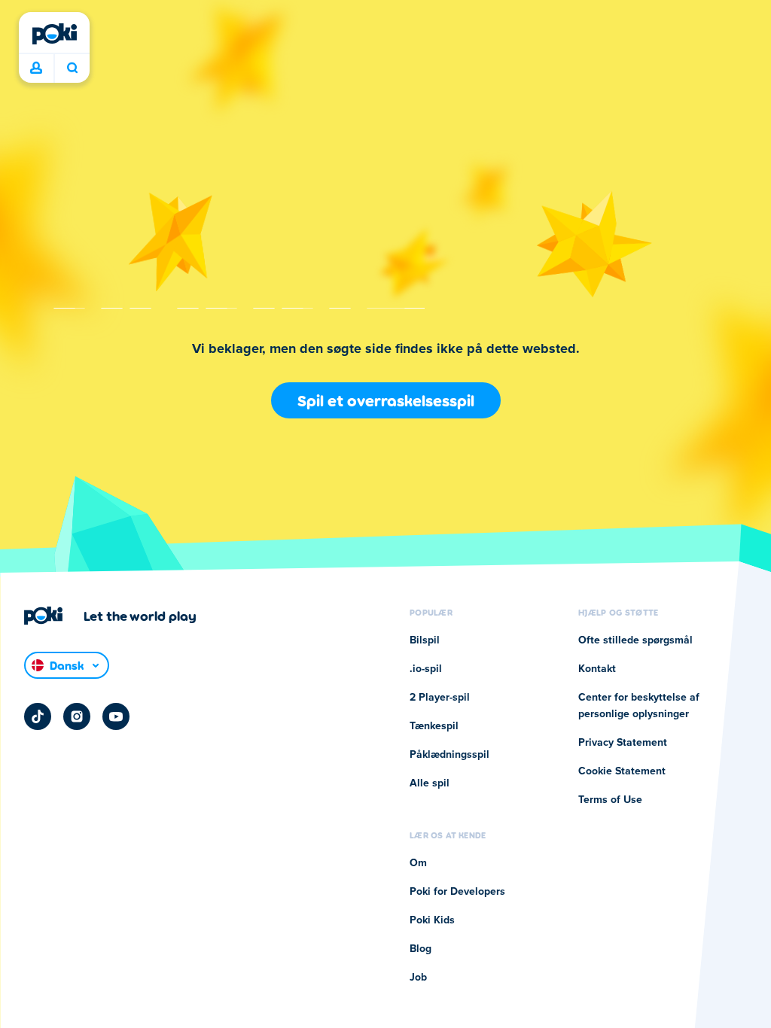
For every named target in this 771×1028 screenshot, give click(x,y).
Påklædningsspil (449, 755)
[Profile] (36, 68)
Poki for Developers (457, 892)
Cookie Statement (622, 771)
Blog (420, 949)
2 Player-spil (440, 697)
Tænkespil (434, 726)
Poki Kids (432, 920)
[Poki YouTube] (116, 716)
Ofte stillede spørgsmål (635, 640)
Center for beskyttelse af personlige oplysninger (638, 705)
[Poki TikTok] (37, 716)
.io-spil (426, 669)
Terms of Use (610, 800)
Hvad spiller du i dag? (72, 68)
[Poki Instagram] (76, 716)
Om (418, 863)
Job (418, 977)
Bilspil (425, 640)
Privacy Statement (622, 743)
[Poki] (54, 33)
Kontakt (597, 669)
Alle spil (429, 783)
